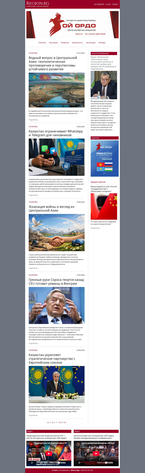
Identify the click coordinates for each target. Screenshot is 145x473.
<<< (48, 422)
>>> (65, 422)
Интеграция (90, 43)
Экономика (53, 43)
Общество (65, 43)
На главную (99, 4)
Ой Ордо (102, 43)
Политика (42, 43)
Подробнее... (34, 120)
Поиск (115, 4)
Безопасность (77, 43)
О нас (108, 4)
